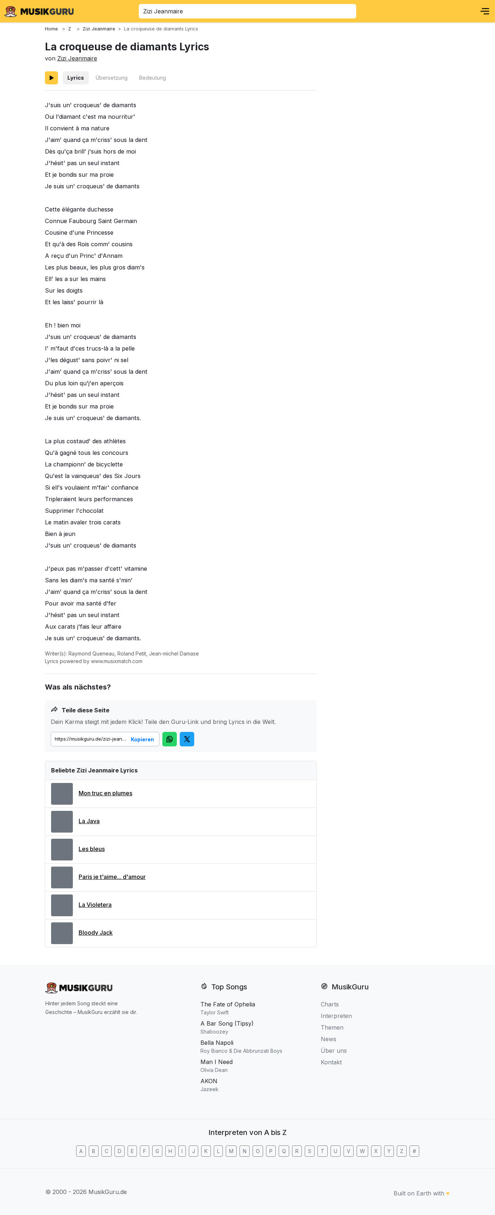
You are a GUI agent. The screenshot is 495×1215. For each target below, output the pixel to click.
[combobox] (247, 11)
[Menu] (485, 11)
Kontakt (331, 1062)
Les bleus (92, 848)
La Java (89, 821)
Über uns (334, 1050)
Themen (332, 1027)
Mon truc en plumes (105, 793)
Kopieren (142, 739)
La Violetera (95, 904)
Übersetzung (111, 77)
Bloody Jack (96, 932)
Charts (330, 1004)
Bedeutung (152, 77)
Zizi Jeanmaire (77, 58)
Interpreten (336, 1015)
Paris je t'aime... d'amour (112, 876)
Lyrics (75, 77)
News (328, 1039)
